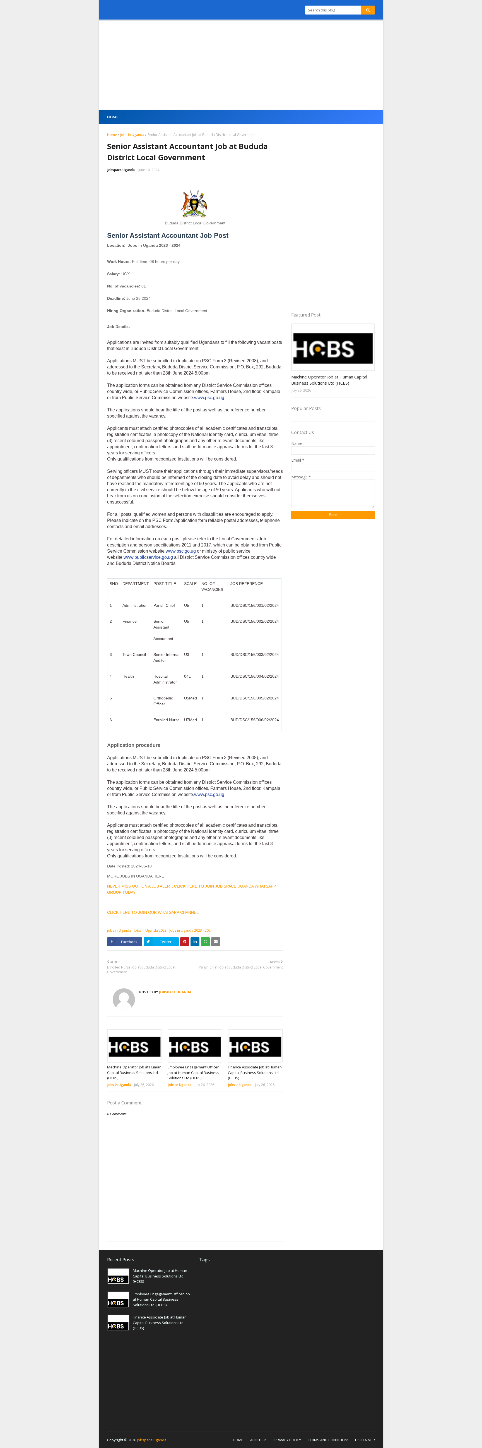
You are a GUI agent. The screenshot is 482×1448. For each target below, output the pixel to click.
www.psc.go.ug (209, 397)
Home (112, 134)
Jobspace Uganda (121, 169)
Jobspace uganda (152, 1439)
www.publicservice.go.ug (148, 557)
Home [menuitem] (112, 116)
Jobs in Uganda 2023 (150, 930)
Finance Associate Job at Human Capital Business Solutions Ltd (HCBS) (255, 1072)
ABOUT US (258, 1439)
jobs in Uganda (132, 134)
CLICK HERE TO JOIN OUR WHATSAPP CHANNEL (153, 912)
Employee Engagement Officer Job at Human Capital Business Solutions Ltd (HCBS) (193, 1072)
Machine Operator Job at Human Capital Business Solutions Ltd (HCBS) (134, 1072)
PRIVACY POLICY (287, 1439)
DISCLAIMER (365, 1439)
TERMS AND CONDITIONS (329, 1439)
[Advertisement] (241, 66)
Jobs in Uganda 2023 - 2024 (191, 930)
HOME (238, 1439)
